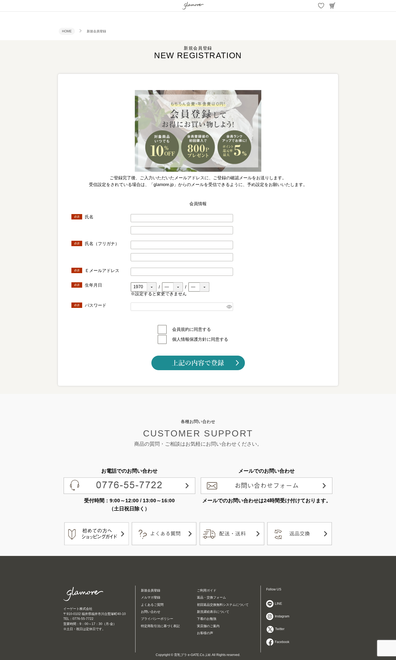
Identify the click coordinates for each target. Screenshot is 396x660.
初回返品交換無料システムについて (223, 605)
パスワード (96, 305)
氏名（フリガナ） (102, 243)
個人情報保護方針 (189, 339)
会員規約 (180, 329)
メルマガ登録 (150, 597)
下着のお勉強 (206, 619)
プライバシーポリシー (157, 619)
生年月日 (94, 285)
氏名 (90, 217)
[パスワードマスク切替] (229, 307)
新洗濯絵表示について (213, 612)
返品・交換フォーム (211, 597)
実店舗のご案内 (208, 626)
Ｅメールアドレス (102, 270)
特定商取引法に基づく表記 (160, 626)
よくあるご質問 (152, 605)
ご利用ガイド (206, 590)
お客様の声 (205, 633)
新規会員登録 (150, 590)
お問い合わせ (150, 612)
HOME (67, 31)
